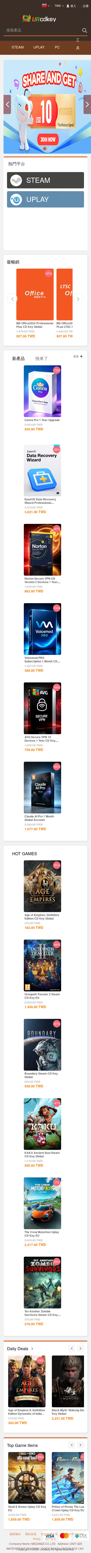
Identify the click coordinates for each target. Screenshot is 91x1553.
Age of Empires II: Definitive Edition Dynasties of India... (26, 1412)
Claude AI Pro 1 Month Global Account (39, 818)
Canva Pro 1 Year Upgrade (42, 420)
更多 (76, 356)
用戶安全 (50, 1539)
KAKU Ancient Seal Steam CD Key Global (42, 1154)
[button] (7, 104)
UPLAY (39, 47)
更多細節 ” (34, 316)
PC (57, 47)
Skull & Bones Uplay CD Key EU (27, 1508)
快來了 (41, 357)
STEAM (18, 47)
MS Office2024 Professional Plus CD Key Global (34, 325)
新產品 (18, 357)
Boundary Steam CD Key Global (41, 1075)
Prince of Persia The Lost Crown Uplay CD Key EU (68, 1508)
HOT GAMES (24, 853)
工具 (78, 43)
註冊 (86, 6)
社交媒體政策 (49, 1534)
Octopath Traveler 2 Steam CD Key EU (42, 996)
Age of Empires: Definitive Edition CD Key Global (41, 916)
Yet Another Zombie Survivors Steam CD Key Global (41, 1314)
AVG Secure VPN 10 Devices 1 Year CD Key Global (40, 740)
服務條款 (15, 1534)
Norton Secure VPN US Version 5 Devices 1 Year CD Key (41, 582)
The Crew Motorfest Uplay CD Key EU (41, 1234)
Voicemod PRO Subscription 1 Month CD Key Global (40, 661)
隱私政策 (30, 1534)
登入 (73, 6)
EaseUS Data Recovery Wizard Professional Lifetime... (40, 502)
